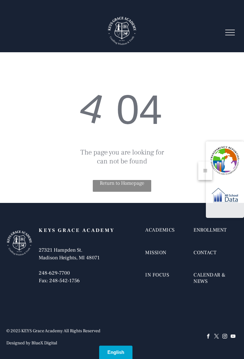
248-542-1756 (64, 280)
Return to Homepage (122, 183)
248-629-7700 (54, 273)
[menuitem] (167, 236)
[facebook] (208, 337)
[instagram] (224, 337)
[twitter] (216, 337)
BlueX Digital (44, 343)
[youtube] (233, 337)
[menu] (230, 32)
